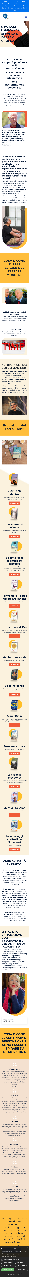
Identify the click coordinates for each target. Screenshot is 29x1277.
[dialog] (14, 1261)
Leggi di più (13, 1256)
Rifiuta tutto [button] (21, 1269)
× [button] (27, 1248)
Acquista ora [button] (14, 503)
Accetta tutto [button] (8, 1269)
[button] (14, 1274)
